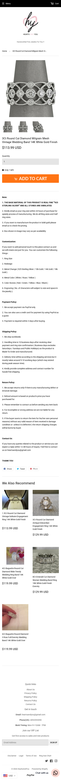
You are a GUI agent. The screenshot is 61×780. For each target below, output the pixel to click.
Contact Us (30, 704)
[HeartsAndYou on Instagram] (56, 761)
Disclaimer (12, 756)
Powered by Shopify (40, 769)
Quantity (6, 156)
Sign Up (53, 742)
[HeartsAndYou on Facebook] (51, 761)
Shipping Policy (30, 697)
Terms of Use (31, 756)
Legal (21, 756)
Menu (8, 3)
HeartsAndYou (23, 769)
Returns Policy (30, 700)
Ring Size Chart (45, 756)
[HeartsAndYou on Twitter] (46, 761)
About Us (31, 689)
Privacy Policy (30, 693)
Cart (57, 3)
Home (4, 51)
